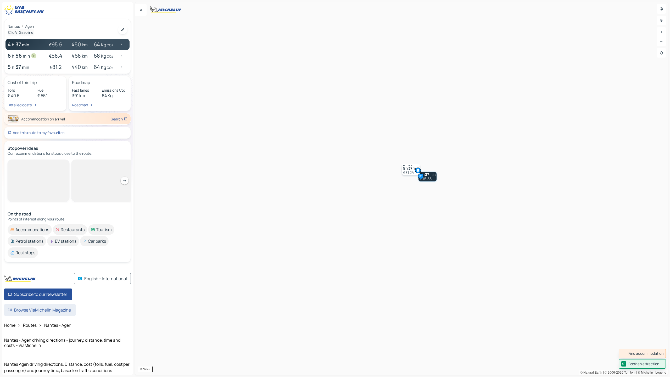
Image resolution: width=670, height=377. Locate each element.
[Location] (661, 53)
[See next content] (125, 181)
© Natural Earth (591, 372)
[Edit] (122, 29)
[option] (30, 229)
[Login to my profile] (661, 9)
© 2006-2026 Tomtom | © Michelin (629, 372)
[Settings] (661, 20)
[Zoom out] (661, 41)
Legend (660, 372)
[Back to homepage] (25, 10)
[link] (642, 353)
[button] (427, 176)
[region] (401, 188)
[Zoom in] (661, 32)
